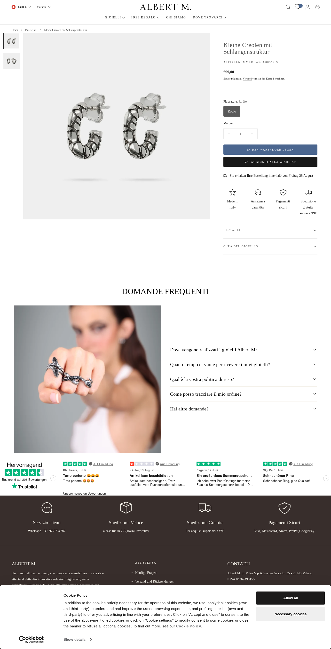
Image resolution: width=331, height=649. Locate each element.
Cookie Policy (188, 626)
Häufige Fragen (146, 573)
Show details (74, 639)
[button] (288, 7)
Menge (228, 123)
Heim (15, 30)
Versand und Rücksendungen (154, 582)
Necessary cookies (291, 614)
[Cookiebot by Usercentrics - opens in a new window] (31, 639)
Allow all (290, 598)
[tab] (11, 41)
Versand (247, 78)
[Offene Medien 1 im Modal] (201, 41)
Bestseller (30, 30)
